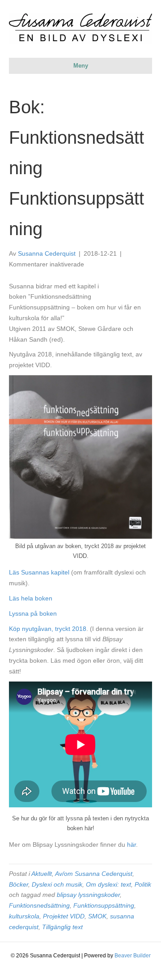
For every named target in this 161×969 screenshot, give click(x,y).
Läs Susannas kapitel (39, 572)
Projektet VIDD (64, 916)
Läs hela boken (30, 598)
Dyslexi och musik (57, 884)
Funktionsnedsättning (39, 905)
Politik (143, 884)
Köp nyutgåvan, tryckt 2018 (47, 628)
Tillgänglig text (62, 926)
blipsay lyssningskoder (88, 894)
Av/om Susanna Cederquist (93, 873)
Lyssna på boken (33, 613)
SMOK (97, 916)
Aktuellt (41, 873)
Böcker (18, 884)
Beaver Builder (132, 955)
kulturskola (24, 916)
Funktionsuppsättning (103, 905)
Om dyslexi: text (108, 884)
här (131, 844)
